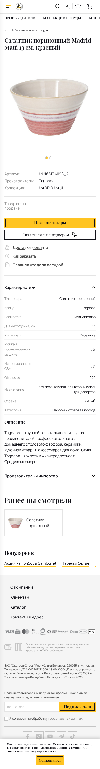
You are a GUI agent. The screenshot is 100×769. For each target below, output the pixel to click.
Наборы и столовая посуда (74, 410)
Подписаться (77, 707)
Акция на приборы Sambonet (30, 563)
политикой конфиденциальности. (32, 751)
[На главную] (19, 6)
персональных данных (65, 718)
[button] (50, 157)
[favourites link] (78, 6)
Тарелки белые (75, 563)
